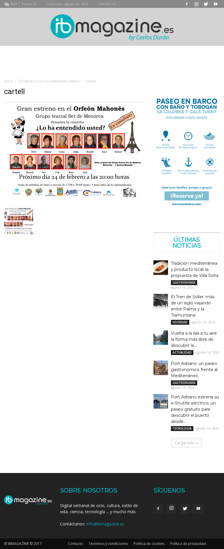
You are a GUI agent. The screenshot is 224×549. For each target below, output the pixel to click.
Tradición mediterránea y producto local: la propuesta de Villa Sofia (194, 269)
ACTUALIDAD (182, 352)
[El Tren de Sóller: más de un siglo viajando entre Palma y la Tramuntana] (160, 301)
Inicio (8, 81)
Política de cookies (149, 543)
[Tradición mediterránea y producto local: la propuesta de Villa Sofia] (160, 267)
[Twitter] (206, 4)
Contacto (75, 543)
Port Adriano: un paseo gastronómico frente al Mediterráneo (194, 369)
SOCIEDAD (180, 322)
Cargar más (184, 442)
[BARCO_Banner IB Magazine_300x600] (186, 218)
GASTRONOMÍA (184, 282)
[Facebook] (186, 4)
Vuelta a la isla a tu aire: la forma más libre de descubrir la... (194, 339)
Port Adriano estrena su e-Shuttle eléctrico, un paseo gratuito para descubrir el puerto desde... (195, 409)
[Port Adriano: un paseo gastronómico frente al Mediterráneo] (160, 368)
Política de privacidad (188, 543)
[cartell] (74, 200)
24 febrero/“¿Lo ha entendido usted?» (49, 81)
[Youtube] (215, 4)
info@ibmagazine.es (105, 524)
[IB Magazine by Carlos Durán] (112, 27)
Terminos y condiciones (108, 543)
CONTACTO (107, 4)
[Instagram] (196, 4)
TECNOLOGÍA (182, 428)
